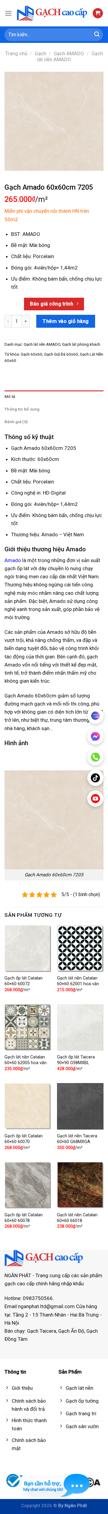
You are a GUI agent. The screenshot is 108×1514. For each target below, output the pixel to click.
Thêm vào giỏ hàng (66, 321)
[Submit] (97, 34)
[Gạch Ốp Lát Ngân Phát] (52, 13)
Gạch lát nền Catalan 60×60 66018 (77, 1217)
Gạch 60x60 (31, 354)
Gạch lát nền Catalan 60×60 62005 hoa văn (25, 1060)
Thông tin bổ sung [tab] (22, 409)
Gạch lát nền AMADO (70, 56)
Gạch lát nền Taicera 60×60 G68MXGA (77, 1138)
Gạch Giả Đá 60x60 (61, 354)
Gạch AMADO (69, 53)
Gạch (40, 53)
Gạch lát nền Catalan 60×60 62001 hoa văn (78, 981)
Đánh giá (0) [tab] (16, 421)
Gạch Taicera (41, 1331)
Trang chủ (16, 53)
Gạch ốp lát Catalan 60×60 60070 (23, 1138)
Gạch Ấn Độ (71, 1331)
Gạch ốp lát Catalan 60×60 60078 (23, 1217)
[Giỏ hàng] (98, 13)
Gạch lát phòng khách (81, 344)
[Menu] (8, 13)
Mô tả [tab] (9, 396)
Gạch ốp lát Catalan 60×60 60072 (23, 981)
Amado (12, 560)
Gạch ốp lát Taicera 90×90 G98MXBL (76, 1060)
